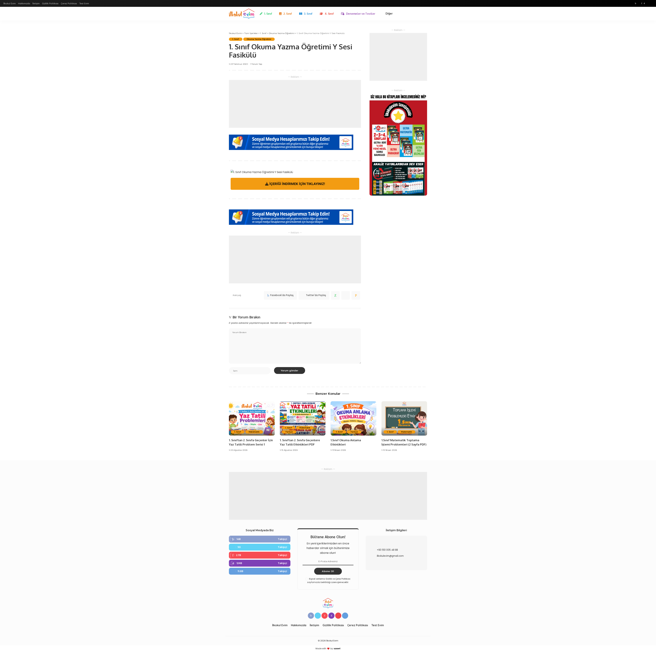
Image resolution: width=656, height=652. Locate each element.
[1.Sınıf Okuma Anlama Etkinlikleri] (353, 418)
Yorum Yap (257, 64)
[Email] (356, 295)
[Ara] (425, 13)
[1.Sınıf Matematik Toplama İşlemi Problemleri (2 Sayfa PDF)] (404, 418)
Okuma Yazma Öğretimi (259, 39)
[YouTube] (647, 3)
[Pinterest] (641, 3)
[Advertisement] (295, 104)
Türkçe (289, 432)
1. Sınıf (235, 39)
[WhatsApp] (335, 295)
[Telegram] (651, 3)
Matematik (254, 432)
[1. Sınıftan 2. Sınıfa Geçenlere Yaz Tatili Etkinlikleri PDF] (303, 418)
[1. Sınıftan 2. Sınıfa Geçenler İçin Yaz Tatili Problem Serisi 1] (252, 418)
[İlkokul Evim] (242, 13)
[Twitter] (638, 3)
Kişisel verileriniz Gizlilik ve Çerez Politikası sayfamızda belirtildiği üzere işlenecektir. (328, 580)
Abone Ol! (328, 571)
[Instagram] (644, 3)
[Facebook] (635, 3)
